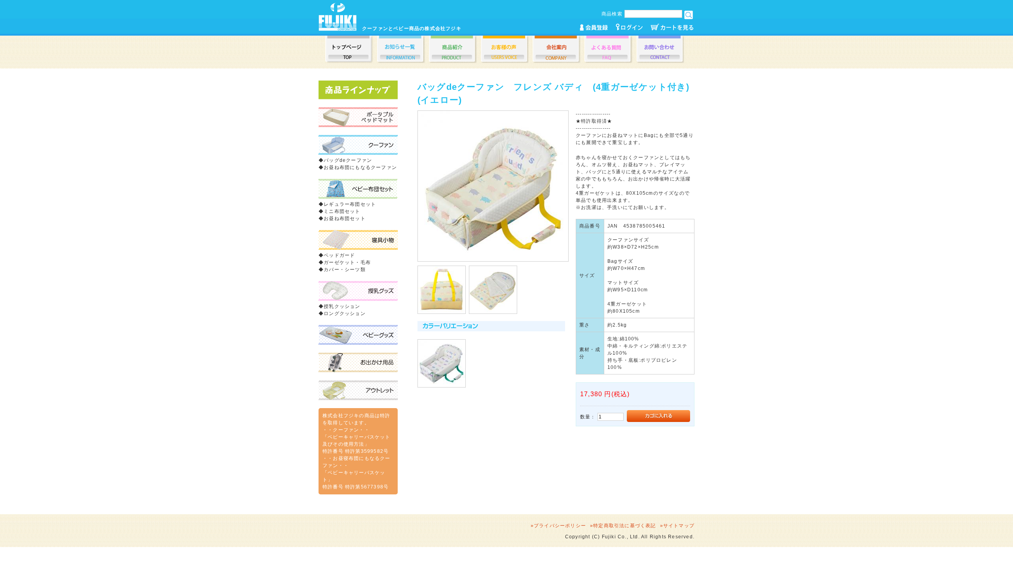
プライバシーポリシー (560, 525)
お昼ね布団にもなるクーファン (360, 167)
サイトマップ (678, 525)
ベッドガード (339, 255)
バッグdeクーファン (348, 160)
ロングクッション (345, 313)
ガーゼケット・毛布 (347, 262)
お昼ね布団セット (345, 218)
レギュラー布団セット (350, 204)
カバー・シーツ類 (345, 269)
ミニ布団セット (342, 211)
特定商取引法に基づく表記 (624, 525)
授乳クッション (342, 306)
